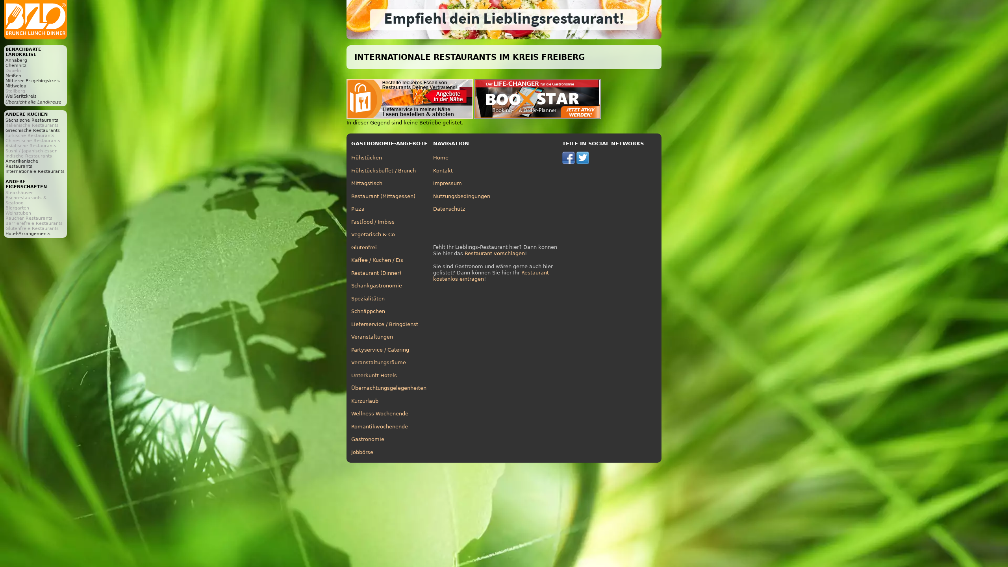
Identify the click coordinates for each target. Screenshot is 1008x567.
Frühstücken (366, 158)
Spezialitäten (368, 299)
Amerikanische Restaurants (22, 164)
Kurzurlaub (364, 401)
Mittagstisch (366, 183)
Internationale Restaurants (35, 171)
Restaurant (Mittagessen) (383, 196)
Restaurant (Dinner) (376, 273)
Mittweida (16, 86)
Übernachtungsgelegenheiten (388, 388)
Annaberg (16, 60)
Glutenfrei (364, 247)
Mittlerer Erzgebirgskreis (33, 80)
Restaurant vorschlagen (495, 253)
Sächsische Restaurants (32, 120)
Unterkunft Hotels (374, 375)
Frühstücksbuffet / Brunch (383, 171)
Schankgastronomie (376, 286)
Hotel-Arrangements (28, 233)
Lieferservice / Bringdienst (384, 324)
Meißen (13, 75)
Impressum (447, 183)
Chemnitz (16, 65)
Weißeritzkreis (21, 96)
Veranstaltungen (372, 337)
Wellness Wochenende (379, 414)
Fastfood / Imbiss (373, 222)
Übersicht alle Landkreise (33, 102)
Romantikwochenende (379, 427)
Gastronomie (367, 439)
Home (440, 158)
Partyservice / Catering (380, 350)
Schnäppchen (368, 311)
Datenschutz (449, 209)
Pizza (358, 209)
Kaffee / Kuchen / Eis (377, 260)
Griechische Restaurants (33, 130)
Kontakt (443, 171)
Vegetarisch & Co (373, 234)
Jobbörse (362, 452)
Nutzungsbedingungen (461, 196)
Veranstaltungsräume (378, 362)
